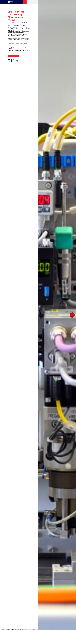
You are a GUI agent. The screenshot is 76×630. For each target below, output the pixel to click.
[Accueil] (15, 2)
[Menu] (25, 2)
